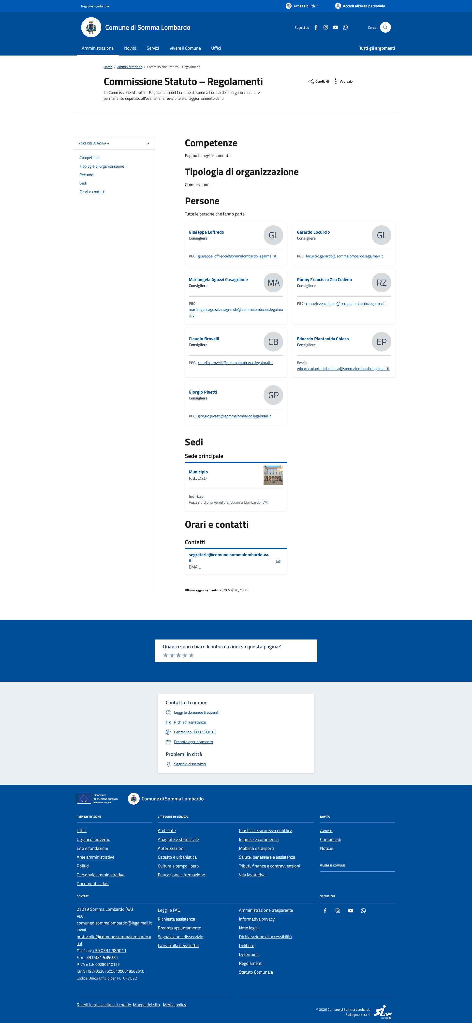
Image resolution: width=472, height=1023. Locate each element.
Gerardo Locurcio (313, 232)
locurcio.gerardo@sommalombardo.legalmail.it (344, 256)
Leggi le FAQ (169, 910)
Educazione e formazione (181, 874)
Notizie (326, 848)
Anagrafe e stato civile (178, 839)
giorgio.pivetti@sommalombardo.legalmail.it (234, 416)
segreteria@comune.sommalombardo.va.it (229, 557)
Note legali (249, 927)
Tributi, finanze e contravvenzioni (269, 866)
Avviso (326, 830)
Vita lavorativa (252, 874)
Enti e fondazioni (92, 848)
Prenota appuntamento (179, 927)
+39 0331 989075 (101, 957)
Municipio (198, 472)
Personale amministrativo (101, 874)
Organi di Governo (93, 839)
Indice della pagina (92, 143)
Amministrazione (98, 48)
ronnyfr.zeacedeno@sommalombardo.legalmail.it (346, 303)
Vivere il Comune (185, 48)
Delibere (246, 945)
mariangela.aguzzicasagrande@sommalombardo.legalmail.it (236, 312)
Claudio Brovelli (204, 339)
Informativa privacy (257, 919)
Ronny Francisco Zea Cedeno (324, 280)
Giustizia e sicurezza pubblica (265, 830)
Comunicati (330, 839)
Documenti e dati (93, 883)
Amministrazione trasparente (266, 910)
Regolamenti (251, 963)
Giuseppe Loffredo (206, 232)
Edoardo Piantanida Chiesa (323, 339)
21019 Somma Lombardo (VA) (105, 909)
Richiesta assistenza (176, 919)
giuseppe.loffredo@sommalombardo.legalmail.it (237, 256)
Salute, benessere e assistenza (267, 857)
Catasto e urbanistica (177, 857)
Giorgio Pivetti (203, 392)
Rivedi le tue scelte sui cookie (104, 1004)
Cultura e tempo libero (178, 866)
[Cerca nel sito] (385, 27)
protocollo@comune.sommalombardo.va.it (114, 940)
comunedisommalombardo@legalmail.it (114, 923)
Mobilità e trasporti (256, 848)
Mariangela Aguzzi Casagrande (218, 280)
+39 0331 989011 (109, 950)
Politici (83, 866)
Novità (130, 48)
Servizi (153, 48)
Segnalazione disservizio (180, 936)
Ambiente (167, 830)
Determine (249, 954)
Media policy (174, 1004)
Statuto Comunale (256, 972)
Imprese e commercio (259, 839)
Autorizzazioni (171, 848)
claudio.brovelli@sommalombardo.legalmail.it (235, 363)
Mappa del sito (146, 1004)
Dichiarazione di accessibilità (265, 936)
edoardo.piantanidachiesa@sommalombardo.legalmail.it (343, 368)
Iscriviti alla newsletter (178, 945)
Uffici (216, 48)
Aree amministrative (95, 857)
